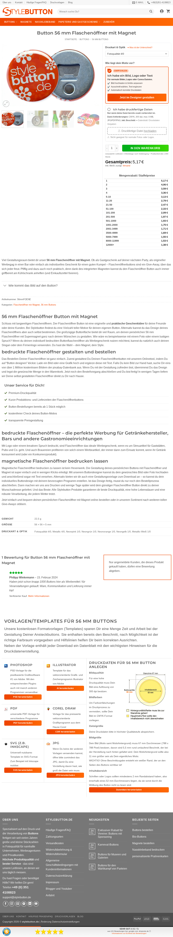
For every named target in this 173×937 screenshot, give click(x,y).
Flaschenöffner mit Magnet (27, 304)
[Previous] (8, 75)
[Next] (93, 75)
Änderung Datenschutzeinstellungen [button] (60, 921)
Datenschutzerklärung (59, 875)
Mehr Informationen (38, 596)
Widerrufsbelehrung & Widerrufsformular (59, 852)
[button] (162, 11)
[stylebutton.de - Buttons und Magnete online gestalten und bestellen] (27, 11)
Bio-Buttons (139, 836)
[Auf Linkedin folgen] (30, 904)
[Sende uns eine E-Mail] (18, 904)
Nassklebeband (45, 22)
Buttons (9, 22)
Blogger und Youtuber (59, 888)
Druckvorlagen (57, 2)
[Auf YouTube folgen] (36, 904)
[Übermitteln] (151, 12)
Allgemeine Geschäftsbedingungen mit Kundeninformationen (62, 865)
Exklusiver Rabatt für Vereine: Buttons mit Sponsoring (110, 833)
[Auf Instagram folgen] (12, 904)
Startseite (71, 39)
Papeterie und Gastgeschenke (78, 22)
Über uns (7, 2)
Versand (126, 166)
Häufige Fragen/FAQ (36, 2)
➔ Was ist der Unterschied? (139, 47)
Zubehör (108, 22)
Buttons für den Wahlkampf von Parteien (112, 867)
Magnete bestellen (143, 843)
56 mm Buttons (100, 39)
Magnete (26, 22)
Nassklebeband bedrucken (148, 849)
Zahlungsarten (54, 836)
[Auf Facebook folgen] (5, 904)
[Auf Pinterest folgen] (24, 904)
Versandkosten (55, 843)
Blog (70, 2)
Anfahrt (50, 895)
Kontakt (19, 2)
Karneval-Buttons (108, 844)
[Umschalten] (5, 286)
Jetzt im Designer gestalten (137, 97)
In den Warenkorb (145, 148)
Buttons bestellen (142, 830)
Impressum (52, 882)
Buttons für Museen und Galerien (112, 856)
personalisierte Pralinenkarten (150, 856)
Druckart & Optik (115, 47)
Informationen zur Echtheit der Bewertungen (129, 933)
